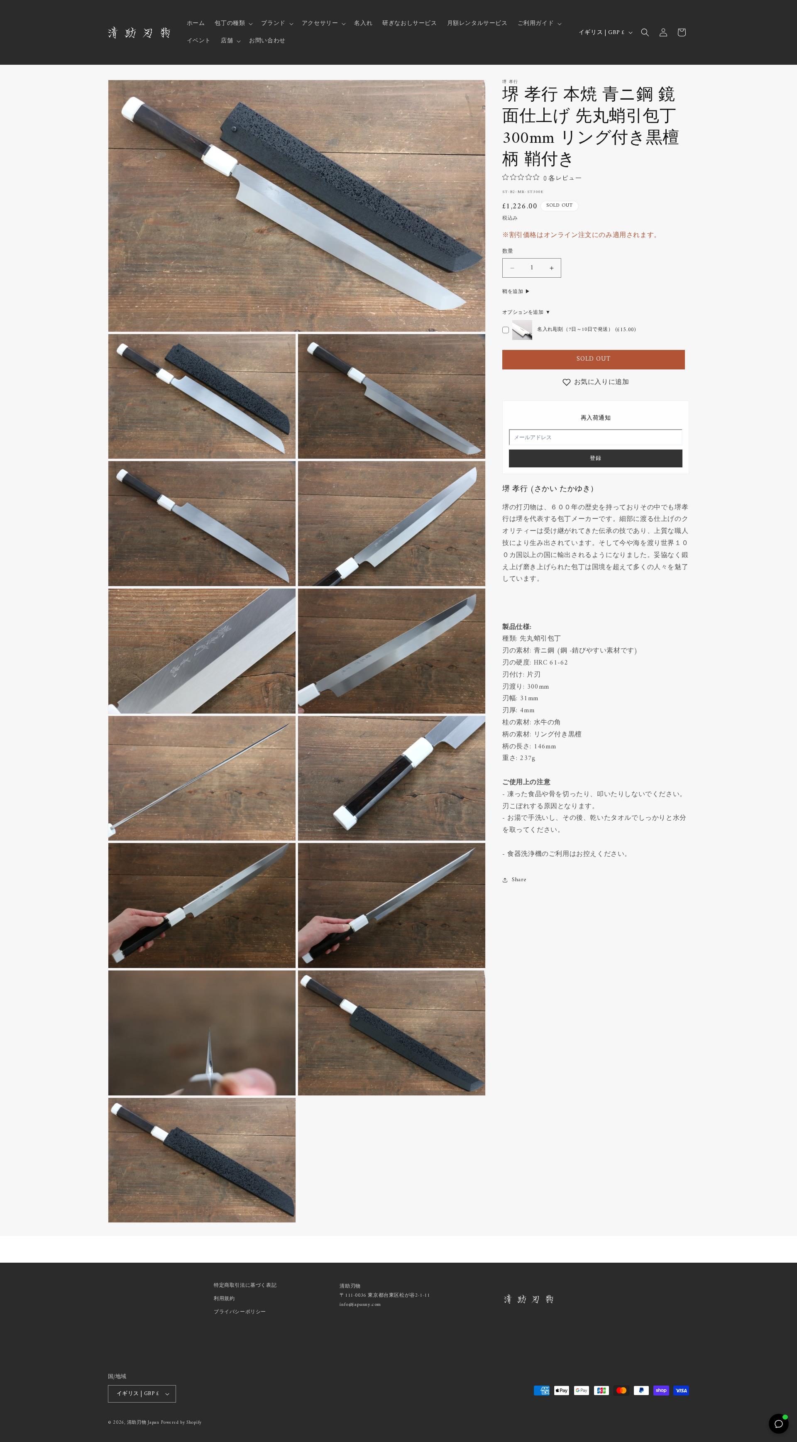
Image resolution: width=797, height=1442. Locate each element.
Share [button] (519, 880)
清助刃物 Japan (143, 1423)
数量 (507, 252)
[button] (233, 23)
